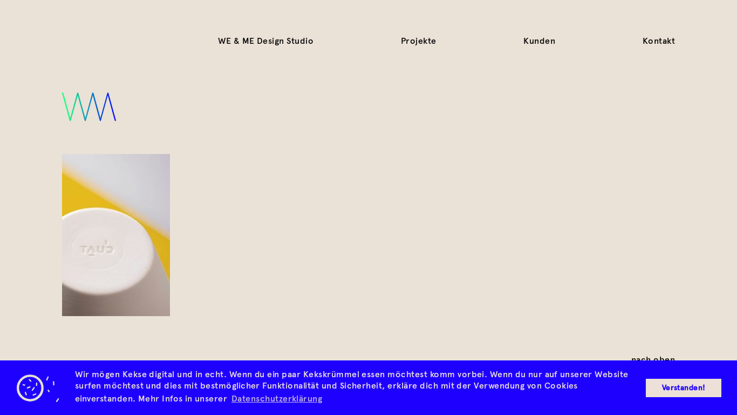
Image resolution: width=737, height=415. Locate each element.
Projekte (418, 41)
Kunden (539, 41)
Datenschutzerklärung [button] (277, 398)
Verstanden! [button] (684, 387)
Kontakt (659, 41)
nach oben (653, 359)
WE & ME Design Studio (265, 41)
